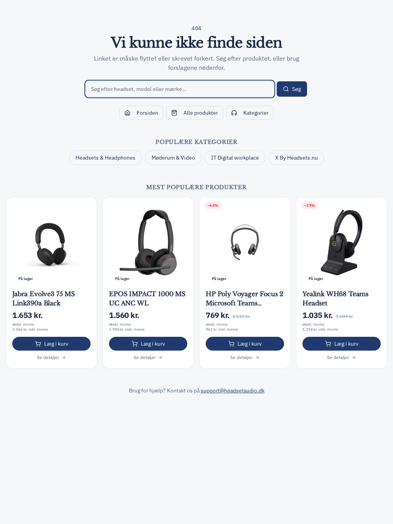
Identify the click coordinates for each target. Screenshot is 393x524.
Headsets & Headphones (105, 157)
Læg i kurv (56, 343)
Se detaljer (48, 357)
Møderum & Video (173, 157)
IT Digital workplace (235, 157)
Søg (296, 89)
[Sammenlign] (86, 207)
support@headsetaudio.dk (232, 390)
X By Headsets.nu (296, 157)
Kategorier (256, 112)
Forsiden (147, 112)
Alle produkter (200, 112)
